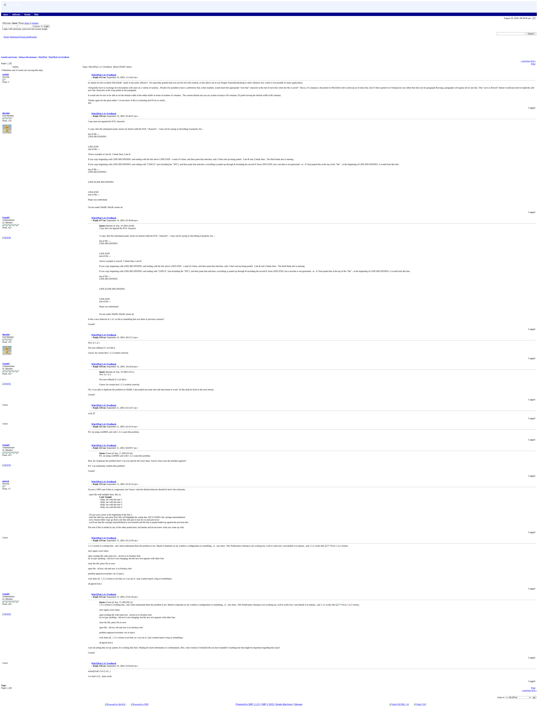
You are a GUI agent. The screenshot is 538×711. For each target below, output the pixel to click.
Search (17, 37)
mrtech (5, 481)
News (5, 14)
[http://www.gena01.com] (6, 237)
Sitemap (298, 704)
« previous (525, 61)
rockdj (5, 74)
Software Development (28, 57)
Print (533, 64)
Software (16, 14)
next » (533, 61)
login (27, 23)
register (35, 23)
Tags (22, 37)
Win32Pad (42, 57)
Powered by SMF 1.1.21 (248, 704)
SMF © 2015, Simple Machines (276, 704)
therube (6, 113)
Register (33, 37)
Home (6, 37)
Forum (27, 14)
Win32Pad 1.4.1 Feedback (59, 57)
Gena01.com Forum (9, 57)
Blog (36, 14)
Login (27, 37)
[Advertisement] (269, 47)
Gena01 (6, 217)
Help (12, 37)
